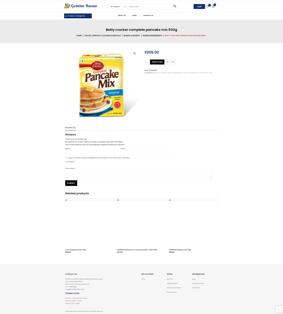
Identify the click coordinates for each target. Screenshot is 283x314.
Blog (194, 279)
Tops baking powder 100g (75, 250)
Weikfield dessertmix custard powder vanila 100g (137, 250)
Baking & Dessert (132, 35)
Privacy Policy (172, 292)
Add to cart (157, 62)
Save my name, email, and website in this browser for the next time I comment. (99, 158)
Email (123, 149)
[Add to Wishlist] (167, 62)
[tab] (70, 127)
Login (199, 6)
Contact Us (196, 288)
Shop (143, 279)
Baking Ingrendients (152, 35)
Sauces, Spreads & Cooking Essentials (102, 35)
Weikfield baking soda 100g (180, 250)
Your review (70, 168)
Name (68, 149)
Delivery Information (174, 288)
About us (170, 279)
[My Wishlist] (207, 6)
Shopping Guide (198, 283)
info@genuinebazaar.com (74, 289)
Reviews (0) (70, 127)
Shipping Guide (172, 283)
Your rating (70, 162)
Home (78, 35)
